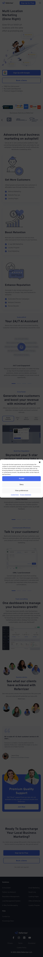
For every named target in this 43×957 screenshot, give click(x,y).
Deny (21, 485)
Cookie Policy (15, 495)
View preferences (21, 491)
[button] (40, 462)
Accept (21, 479)
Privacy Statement (25, 495)
